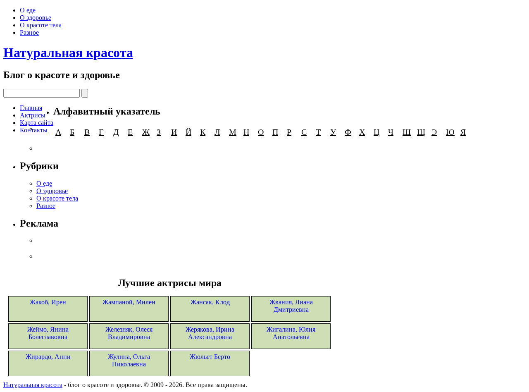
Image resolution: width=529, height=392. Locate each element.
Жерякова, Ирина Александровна (210, 333)
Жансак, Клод (210, 302)
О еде (28, 10)
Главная (31, 107)
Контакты (34, 130)
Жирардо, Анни (48, 356)
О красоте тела (41, 25)
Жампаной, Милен (128, 302)
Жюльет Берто (210, 356)
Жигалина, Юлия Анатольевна (291, 333)
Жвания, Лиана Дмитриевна (291, 306)
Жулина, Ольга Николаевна (129, 360)
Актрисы (32, 115)
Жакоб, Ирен (48, 302)
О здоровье (35, 17)
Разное (29, 32)
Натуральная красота (68, 52)
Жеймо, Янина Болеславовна (48, 333)
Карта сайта (36, 122)
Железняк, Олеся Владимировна (129, 333)
